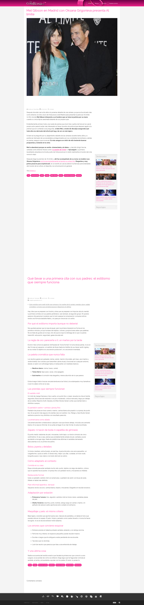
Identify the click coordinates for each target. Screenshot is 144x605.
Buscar (97, 3)
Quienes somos (113, 3)
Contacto (103, 3)
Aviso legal (47, 602)
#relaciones (78, 565)
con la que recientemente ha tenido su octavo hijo (57, 161)
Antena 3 (32, 171)
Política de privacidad (35, 602)
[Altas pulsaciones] (43, 596)
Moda (29, 565)
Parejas (47, 175)
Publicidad (41, 602)
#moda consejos (60, 565)
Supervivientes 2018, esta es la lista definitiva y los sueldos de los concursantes (105, 199)
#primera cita (69, 565)
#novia (61, 175)
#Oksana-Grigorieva (69, 175)
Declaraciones (35, 175)
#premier (78, 175)
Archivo (90, 3)
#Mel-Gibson (54, 175)
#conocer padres (43, 565)
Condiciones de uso (26, 602)
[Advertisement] (72, 101)
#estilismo (51, 565)
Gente (41, 175)
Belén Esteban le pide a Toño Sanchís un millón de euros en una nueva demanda (105, 168)
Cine (28, 175)
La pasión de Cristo (59, 150)
